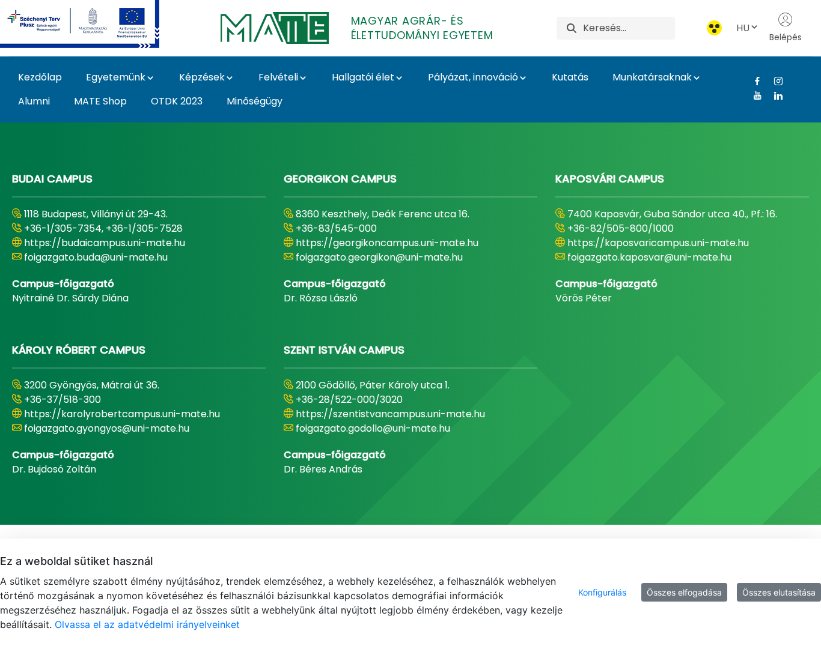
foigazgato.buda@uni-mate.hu (96, 257)
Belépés (785, 37)
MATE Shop (100, 101)
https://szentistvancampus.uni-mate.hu (390, 414)
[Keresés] (571, 28)
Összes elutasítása (779, 592)
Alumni (34, 101)
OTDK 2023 (177, 101)
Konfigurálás (602, 592)
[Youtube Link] (752, 95)
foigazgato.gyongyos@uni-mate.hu (106, 428)
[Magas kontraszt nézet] (714, 28)
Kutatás (570, 77)
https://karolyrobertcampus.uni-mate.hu (122, 414)
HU (742, 28)
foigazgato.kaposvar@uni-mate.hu (649, 257)
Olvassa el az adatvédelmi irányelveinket (147, 624)
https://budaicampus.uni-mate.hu (104, 243)
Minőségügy (254, 101)
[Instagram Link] (774, 81)
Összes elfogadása (684, 592)
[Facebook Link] (752, 81)
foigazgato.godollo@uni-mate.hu (373, 428)
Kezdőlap (40, 77)
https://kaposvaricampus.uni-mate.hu (658, 243)
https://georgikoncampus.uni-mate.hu (387, 243)
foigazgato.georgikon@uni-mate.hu (379, 257)
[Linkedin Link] (774, 95)
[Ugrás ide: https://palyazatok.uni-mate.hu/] (94, 24)
